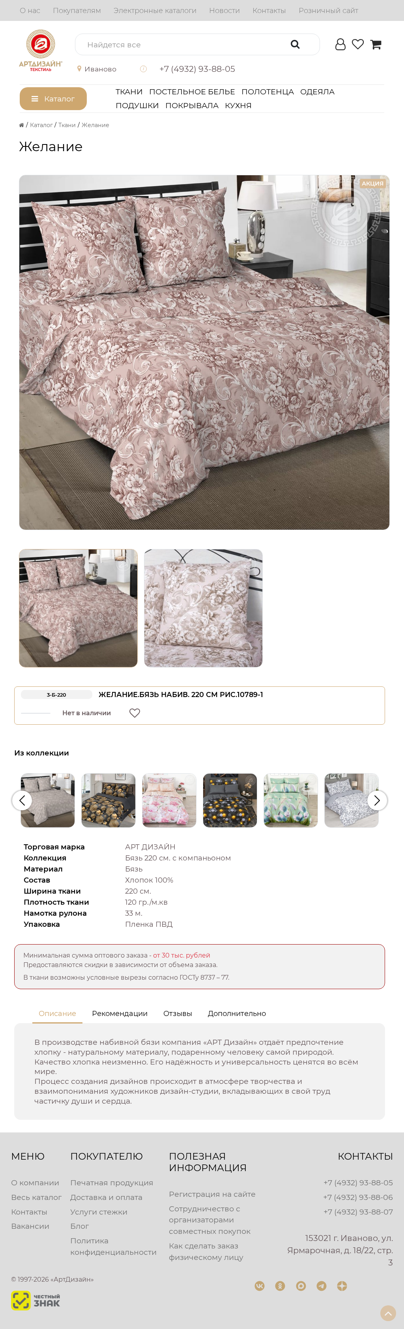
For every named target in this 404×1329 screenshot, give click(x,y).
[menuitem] (30, 10)
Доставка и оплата (106, 1197)
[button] (102, 69)
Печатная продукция (111, 1182)
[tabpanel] (199, 1071)
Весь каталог (36, 1197)
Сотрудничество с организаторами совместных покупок (210, 1220)
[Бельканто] (351, 800)
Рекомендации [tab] (120, 1013)
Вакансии (30, 1226)
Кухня (238, 105)
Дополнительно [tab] (237, 1013)
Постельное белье (192, 91)
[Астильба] (291, 800)
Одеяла (317, 91)
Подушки (137, 105)
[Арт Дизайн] (40, 50)
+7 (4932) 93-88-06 (358, 1197)
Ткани (129, 91)
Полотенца (267, 91)
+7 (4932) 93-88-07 (358, 1212)
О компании (35, 1182)
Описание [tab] (57, 1013)
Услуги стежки (98, 1212)
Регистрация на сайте (212, 1194)
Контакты (29, 1212)
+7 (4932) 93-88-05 (358, 1182)
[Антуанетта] (169, 800)
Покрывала (192, 105)
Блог (79, 1226)
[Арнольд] (230, 800)
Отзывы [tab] (177, 1013)
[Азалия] (48, 800)
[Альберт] (108, 800)
